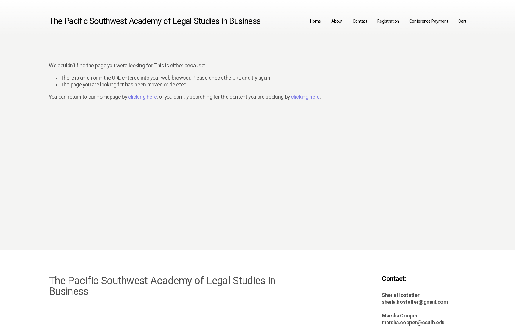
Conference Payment (428, 21)
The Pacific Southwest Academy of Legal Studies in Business (155, 21)
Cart (462, 21)
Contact (360, 21)
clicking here (142, 97)
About (337, 21)
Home (315, 21)
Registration (388, 21)
